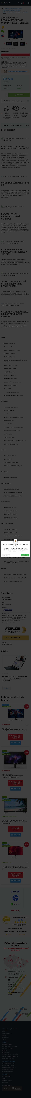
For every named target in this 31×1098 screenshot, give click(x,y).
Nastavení (7, 555)
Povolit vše (24, 555)
